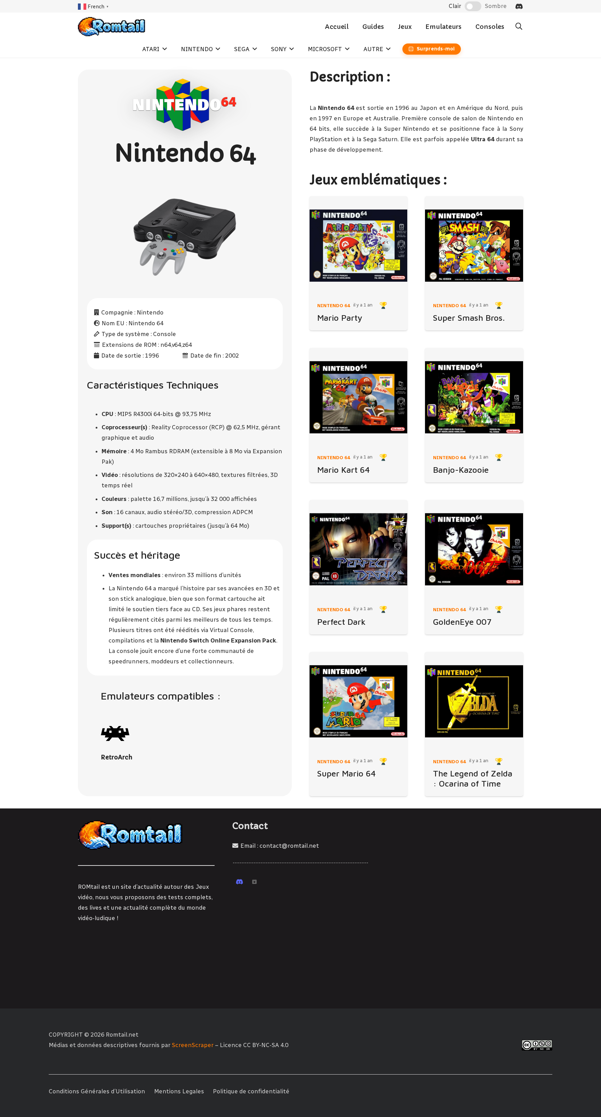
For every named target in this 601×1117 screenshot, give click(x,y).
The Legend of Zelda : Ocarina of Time (472, 778)
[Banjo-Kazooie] (474, 397)
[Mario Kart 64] (359, 397)
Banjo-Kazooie (461, 469)
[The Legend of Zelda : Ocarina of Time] (474, 701)
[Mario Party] (359, 246)
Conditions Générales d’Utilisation (97, 1091)
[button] (519, 26)
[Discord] (519, 6)
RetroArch (117, 757)
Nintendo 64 (333, 305)
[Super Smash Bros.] (474, 246)
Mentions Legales (179, 1091)
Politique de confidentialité (251, 1091)
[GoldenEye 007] (474, 549)
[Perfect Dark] (359, 549)
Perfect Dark (341, 622)
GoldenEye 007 (462, 622)
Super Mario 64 (346, 773)
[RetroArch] (115, 733)
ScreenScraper (193, 1045)
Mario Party (339, 317)
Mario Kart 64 (343, 469)
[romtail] (111, 26)
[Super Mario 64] (359, 701)
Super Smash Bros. (469, 317)
